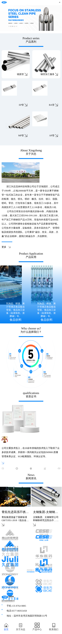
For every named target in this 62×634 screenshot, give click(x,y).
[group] (15, 506)
